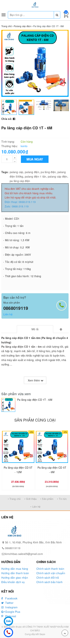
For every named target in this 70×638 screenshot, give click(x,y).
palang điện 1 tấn (35, 176)
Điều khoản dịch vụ (13, 582)
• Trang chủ (14, 499)
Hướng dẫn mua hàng (14, 568)
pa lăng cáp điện (20, 181)
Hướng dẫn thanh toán (15, 573)
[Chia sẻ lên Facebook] (14, 119)
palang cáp (16, 172)
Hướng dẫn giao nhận (14, 577)
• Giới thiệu (30, 499)
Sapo (42, 634)
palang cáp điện (57, 176)
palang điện (32, 172)
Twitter (8, 603)
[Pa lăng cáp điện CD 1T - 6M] (8, 405)
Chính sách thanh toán (50, 568)
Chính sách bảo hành (49, 582)
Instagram (11, 607)
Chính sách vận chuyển (50, 573)
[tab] (35, 329)
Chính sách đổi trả (47, 577)
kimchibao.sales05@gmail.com (24, 554)
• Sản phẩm (47, 499)
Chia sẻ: (6, 119)
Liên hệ (8, 314)
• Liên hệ (35, 506)
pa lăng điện (48, 172)
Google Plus (12, 612)
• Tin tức (62, 499)
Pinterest (10, 616)
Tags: (5, 172)
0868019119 (15, 308)
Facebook (10, 598)
